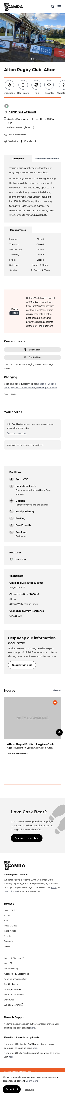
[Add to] (55, 702)
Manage (29, 1089)
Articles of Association (15, 978)
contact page (11, 891)
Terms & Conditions (14, 994)
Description (18, 158)
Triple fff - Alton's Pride (23, 387)
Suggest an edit (22, 664)
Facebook (30, 141)
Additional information (47, 158)
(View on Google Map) (20, 127)
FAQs (53, 887)
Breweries (9, 941)
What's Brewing (12, 1004)
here (32, 1027)
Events (7, 935)
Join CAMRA (10, 910)
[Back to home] (13, 7)
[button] (59, 732)
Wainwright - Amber (46, 387)
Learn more (32, 1080)
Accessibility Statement (16, 973)
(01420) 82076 (17, 134)
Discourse (9, 999)
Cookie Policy (11, 984)
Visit (6, 920)
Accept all (12, 1089)
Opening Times (18, 229)
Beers (7, 946)
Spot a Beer (35, 357)
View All (57, 690)
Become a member (16, 433)
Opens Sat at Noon (22, 112)
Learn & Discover (13, 958)
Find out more (45, 325)
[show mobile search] (53, 6)
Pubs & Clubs (10, 925)
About (7, 915)
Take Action (10, 930)
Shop (7, 963)
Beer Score (34, 349)
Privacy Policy (11, 968)
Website (13, 141)
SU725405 (15, 615)
